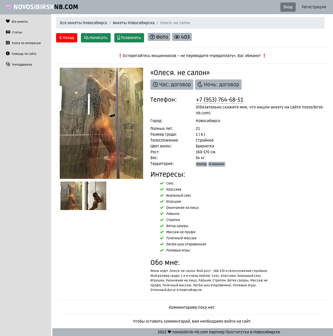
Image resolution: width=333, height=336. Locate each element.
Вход (288, 7)
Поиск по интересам (26, 43)
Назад (68, 37)
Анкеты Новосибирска (134, 22)
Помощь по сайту (24, 54)
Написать (98, 37)
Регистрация (314, 7)
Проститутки (237, 332)
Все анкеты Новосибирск (83, 22)
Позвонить (130, 37)
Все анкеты (19, 22)
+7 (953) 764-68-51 (219, 99)
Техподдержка (21, 65)
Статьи (16, 32)
